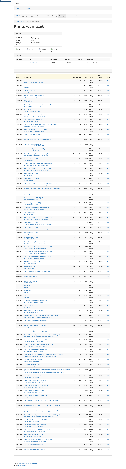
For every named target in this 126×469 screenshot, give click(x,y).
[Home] (18, 15)
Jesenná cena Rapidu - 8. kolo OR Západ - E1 (36, 149)
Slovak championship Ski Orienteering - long (34, 431)
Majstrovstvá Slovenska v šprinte (31, 97)
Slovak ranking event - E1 (31, 159)
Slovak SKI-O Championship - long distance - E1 (37, 300)
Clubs (48, 16)
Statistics (70, 16)
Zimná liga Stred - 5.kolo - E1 (32, 134)
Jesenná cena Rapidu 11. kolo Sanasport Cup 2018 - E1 (39, 330)
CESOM (26, 287)
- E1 (25, 80)
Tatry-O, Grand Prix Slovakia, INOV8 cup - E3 (36, 385)
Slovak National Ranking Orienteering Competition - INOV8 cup (38, 336)
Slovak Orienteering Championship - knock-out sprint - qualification (42, 188)
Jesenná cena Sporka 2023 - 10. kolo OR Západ (35, 146)
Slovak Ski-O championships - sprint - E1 (35, 110)
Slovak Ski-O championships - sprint (32, 111)
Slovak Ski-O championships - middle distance (35, 116)
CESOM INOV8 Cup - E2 (30, 276)
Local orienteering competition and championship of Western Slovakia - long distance (44, 372)
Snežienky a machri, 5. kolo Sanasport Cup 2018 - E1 (38, 344)
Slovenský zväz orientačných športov (28, 463)
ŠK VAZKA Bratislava (33, 63)
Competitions (40, 16)
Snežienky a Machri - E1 (30, 90)
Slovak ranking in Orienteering (31, 312)
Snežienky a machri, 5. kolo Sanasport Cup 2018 (35, 346)
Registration (27, 8)
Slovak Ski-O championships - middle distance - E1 (38, 115)
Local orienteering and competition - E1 (34, 376)
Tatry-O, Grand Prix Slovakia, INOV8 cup (33, 382)
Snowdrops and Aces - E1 (31, 266)
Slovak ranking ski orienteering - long (32, 436)
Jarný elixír (27, 296)
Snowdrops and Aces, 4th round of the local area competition (38, 317)
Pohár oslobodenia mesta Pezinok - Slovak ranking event (37, 224)
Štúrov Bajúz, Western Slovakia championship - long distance (38, 327)
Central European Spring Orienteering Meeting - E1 (38, 252)
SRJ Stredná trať (28, 101)
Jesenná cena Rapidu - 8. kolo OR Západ (33, 150)
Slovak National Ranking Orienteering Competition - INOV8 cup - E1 (42, 335)
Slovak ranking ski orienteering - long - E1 (35, 434)
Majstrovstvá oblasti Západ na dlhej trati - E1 (36, 325)
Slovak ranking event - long (31, 178)
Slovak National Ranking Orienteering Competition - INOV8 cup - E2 (42, 400)
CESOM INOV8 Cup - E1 (30, 281)
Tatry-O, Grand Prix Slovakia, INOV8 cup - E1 (36, 395)
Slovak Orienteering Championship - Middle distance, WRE (37, 273)
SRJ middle (26, 87)
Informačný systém (27, 16)
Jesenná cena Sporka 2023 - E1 (32, 144)
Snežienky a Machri (28, 92)
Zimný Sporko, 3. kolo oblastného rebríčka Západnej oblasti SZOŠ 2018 (40, 356)
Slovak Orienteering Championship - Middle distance (38, 168)
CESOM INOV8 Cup (28, 278)
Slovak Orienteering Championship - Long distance (38, 154)
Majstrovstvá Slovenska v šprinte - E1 (34, 95)
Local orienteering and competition (32, 377)
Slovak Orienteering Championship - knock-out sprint (36, 185)
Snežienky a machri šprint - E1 (32, 261)
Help (76, 16)
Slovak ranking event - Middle (31, 121)
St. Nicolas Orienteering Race (31, 366)
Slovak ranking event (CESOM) (31, 199)
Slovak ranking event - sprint (31, 193)
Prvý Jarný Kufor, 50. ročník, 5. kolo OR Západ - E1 (38, 105)
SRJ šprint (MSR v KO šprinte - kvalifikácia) (34, 82)
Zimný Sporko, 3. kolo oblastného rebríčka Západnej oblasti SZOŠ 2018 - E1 (44, 354)
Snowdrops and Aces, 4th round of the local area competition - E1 (42, 315)
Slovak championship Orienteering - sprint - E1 (36, 340)
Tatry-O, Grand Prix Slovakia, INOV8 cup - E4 (36, 380)
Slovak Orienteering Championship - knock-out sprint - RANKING (41, 183)
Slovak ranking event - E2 (31, 222)
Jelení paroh (27, 307)
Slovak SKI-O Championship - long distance (34, 302)
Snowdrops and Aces (29, 268)
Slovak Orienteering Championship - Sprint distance (38, 163)
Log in (18, 8)
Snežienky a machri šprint (30, 263)
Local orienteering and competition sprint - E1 (36, 424)
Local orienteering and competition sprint (33, 426)
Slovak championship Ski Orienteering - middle (35, 441)
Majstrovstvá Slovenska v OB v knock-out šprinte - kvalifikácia (40, 124)
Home (17, 21)
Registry (61, 16)
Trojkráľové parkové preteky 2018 (33, 359)
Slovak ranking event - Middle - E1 (33, 119)
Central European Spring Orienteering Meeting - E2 (38, 247)
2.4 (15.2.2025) (22, 465)
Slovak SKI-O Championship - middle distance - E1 (37, 207)
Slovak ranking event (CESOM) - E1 (33, 203)
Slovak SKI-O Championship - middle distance (34, 209)
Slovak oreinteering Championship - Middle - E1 (37, 271)
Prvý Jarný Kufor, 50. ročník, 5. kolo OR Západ (34, 106)
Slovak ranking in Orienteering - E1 (33, 310)
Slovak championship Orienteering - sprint (33, 341)
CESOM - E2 (27, 286)
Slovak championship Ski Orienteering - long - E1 (37, 429)
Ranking (54, 16)
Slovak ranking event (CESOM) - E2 (33, 198)
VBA (108, 80)
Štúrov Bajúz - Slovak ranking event (32, 234)
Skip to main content (5, 1)
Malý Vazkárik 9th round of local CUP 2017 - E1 (37, 420)
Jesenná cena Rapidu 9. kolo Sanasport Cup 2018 (35, 331)
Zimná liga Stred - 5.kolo (29, 136)
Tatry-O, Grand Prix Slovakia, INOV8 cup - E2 (36, 390)
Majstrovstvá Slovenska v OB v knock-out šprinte (35, 126)
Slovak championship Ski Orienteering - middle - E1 (38, 439)
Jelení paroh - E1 (28, 305)
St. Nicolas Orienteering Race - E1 (33, 364)
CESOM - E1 (27, 291)
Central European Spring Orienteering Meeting (35, 248)
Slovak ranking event (29, 160)
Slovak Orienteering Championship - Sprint (35, 129)
